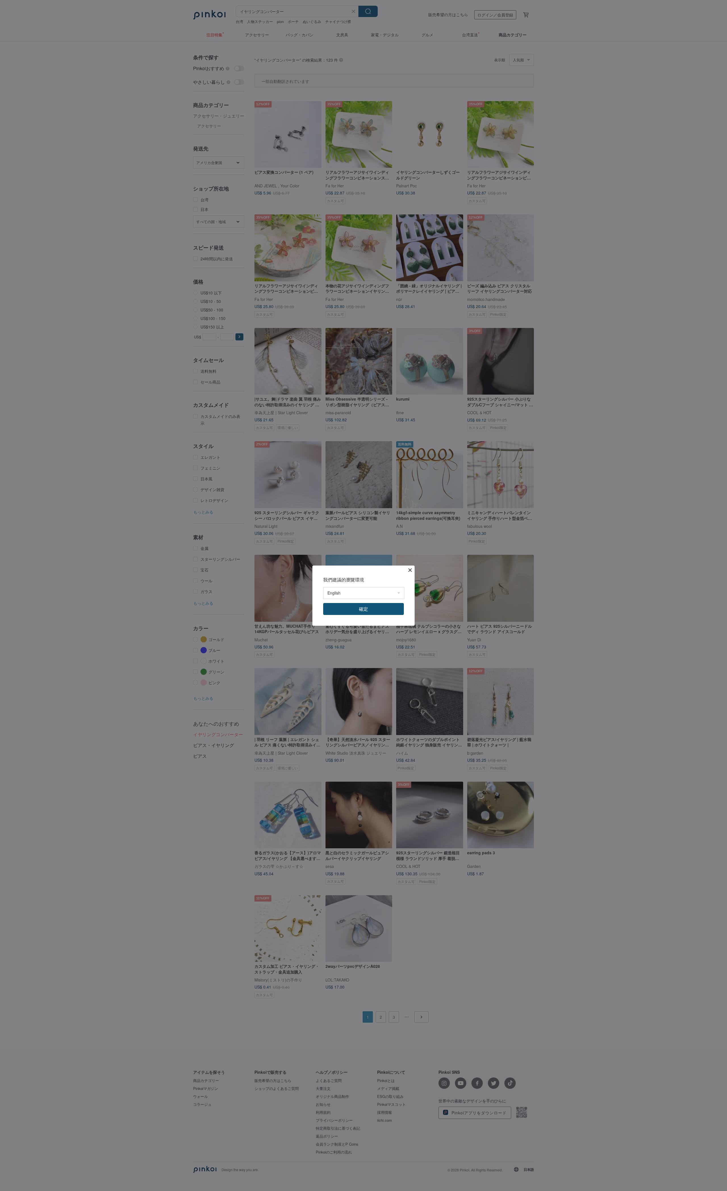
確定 (363, 609)
